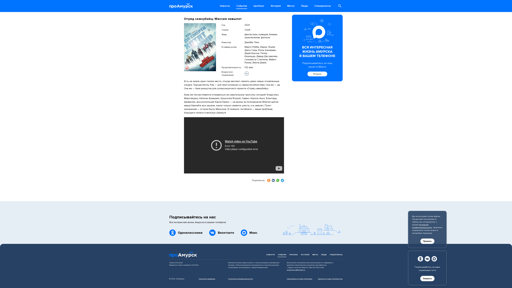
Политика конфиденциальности (240, 279)
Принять (427, 241)
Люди (324, 255)
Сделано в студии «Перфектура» (330, 279)
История (305, 255)
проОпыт (293, 255)
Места (315, 255)
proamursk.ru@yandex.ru (296, 270)
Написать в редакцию (207, 279)
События (282, 255)
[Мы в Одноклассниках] (420, 258)
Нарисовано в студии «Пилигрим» (299, 279)
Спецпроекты (336, 255)
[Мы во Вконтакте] (427, 258)
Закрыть (427, 278)
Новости (270, 255)
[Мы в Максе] (434, 258)
